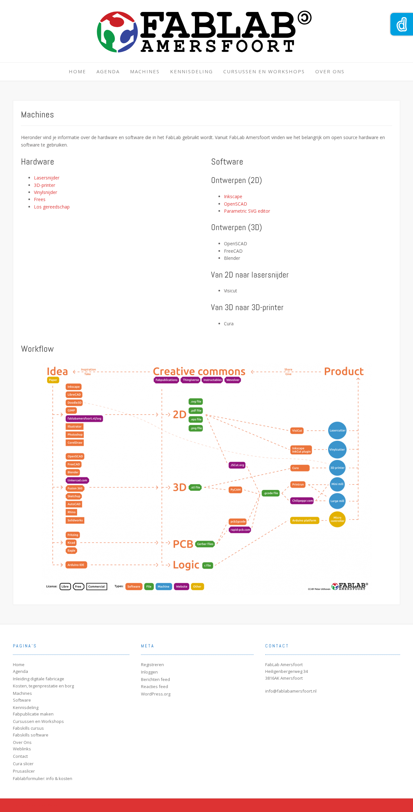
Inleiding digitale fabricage (38, 679)
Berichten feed (155, 679)
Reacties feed (154, 686)
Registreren (152, 664)
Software (22, 700)
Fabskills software (30, 735)
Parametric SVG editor (247, 211)
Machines (145, 71)
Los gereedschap (52, 207)
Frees (39, 199)
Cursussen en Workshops (264, 71)
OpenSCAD (235, 204)
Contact (20, 756)
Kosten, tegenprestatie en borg (43, 686)
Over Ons (330, 71)
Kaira (53, 805)
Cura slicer (23, 763)
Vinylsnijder (45, 192)
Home (77, 71)
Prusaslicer (24, 771)
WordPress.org (155, 694)
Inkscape (233, 196)
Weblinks (22, 749)
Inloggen (149, 672)
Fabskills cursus (28, 728)
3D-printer (44, 185)
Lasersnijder (46, 178)
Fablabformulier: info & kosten (42, 778)
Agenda (108, 71)
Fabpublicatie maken (33, 714)
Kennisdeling (191, 71)
